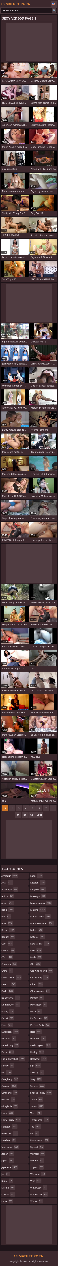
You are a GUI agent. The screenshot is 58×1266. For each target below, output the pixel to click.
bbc (6, 916)
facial (7, 1052)
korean (7, 1194)
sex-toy (36, 1072)
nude (35, 957)
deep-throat (11, 977)
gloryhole (9, 1106)
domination (10, 1004)
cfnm (6, 957)
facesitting (9, 1045)
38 (31, 815)
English (54, 4)
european (9, 1031)
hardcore (9, 1133)
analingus (9, 889)
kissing (7, 1187)
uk (34, 1133)
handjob (9, 1126)
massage (37, 896)
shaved (37, 1085)
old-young (39, 977)
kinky (6, 1180)
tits (35, 1126)
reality (37, 1052)
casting (7, 950)
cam (6, 943)
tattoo (36, 1106)
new (35, 950)
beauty (7, 936)
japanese (9, 1167)
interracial (9, 1146)
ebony (7, 1011)
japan (7, 1160)
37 (25, 815)
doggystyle (10, 997)
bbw (6, 923)
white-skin (38, 1194)
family (7, 1065)
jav (5, 1174)
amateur (9, 875)
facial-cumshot (12, 1058)
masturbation (40, 902)
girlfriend (9, 1092)
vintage (36, 1160)
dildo (7, 991)
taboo (36, 1099)
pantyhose (38, 1004)
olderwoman (39, 991)
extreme (8, 1038)
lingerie (37, 889)
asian (7, 902)
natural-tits (39, 943)
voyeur (36, 1167)
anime (7, 896)
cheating (8, 963)
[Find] (54, 10)
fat (6, 1072)
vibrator (37, 1153)
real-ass (37, 1038)
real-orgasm (40, 1045)
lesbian (37, 882)
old (35, 963)
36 (18, 815)
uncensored (39, 1140)
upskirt (36, 1146)
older (36, 984)
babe (7, 909)
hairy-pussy (10, 1119)
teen (35, 1113)
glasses (8, 1099)
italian (7, 1153)
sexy (35, 1079)
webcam (37, 1174)
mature (37, 909)
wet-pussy (38, 1187)
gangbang (9, 1079)
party (35, 1011)
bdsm (7, 930)
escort (7, 1018)
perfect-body (39, 1024)
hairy (7, 1113)
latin (36, 875)
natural (37, 936)
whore (36, 1201)
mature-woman (41, 923)
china (7, 970)
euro (7, 1024)
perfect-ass (38, 1018)
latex (6, 1201)
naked (36, 930)
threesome (39, 1119)
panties (36, 997)
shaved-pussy (40, 1092)
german (8, 1085)
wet (35, 1180)
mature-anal (40, 916)
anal (6, 882)
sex (35, 1065)
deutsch (8, 984)
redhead (38, 1058)
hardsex (8, 1140)
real (35, 1031)
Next (39, 815)
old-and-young (41, 970)
